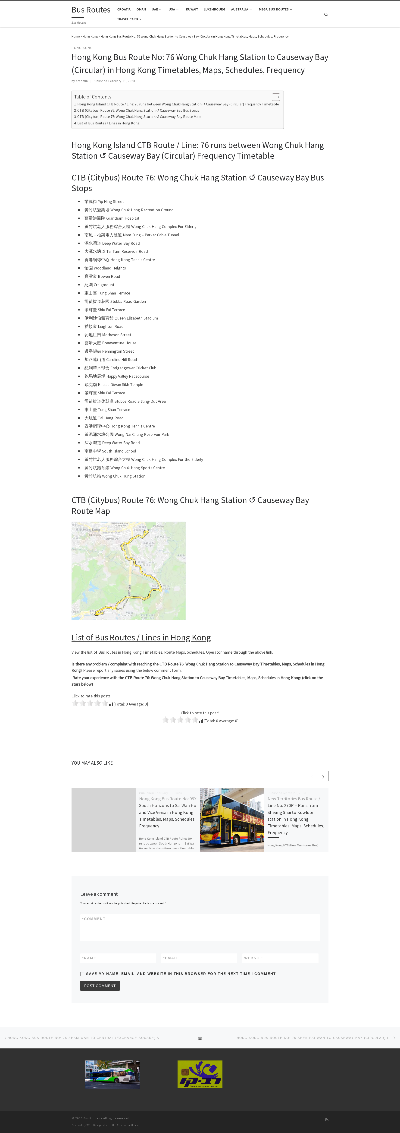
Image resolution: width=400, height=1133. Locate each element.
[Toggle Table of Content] (274, 97)
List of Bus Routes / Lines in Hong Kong (108, 123)
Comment (94, 919)
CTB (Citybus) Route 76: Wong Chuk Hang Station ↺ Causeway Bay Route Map (139, 116)
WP (89, 1125)
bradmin (82, 81)
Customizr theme (128, 1125)
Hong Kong (90, 36)
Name (89, 958)
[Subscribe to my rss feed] (326, 1120)
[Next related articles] (323, 776)
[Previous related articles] (312, 776)
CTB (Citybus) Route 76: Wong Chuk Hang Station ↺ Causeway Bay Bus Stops (138, 110)
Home (76, 36)
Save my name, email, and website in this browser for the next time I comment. (181, 974)
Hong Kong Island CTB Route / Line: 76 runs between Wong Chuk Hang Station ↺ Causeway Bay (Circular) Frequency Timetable (178, 104)
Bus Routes (92, 1118)
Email (170, 958)
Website (253, 958)
